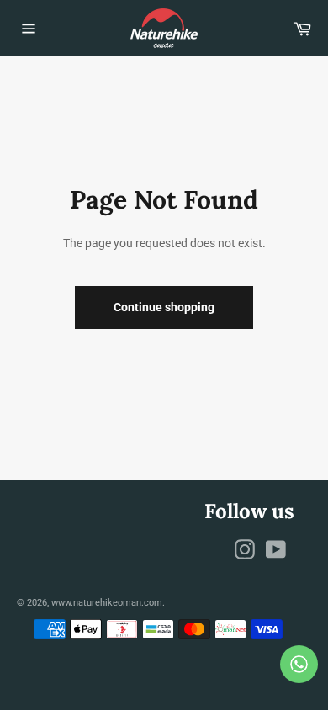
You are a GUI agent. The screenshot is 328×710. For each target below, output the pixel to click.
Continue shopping (164, 307)
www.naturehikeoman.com (106, 602)
